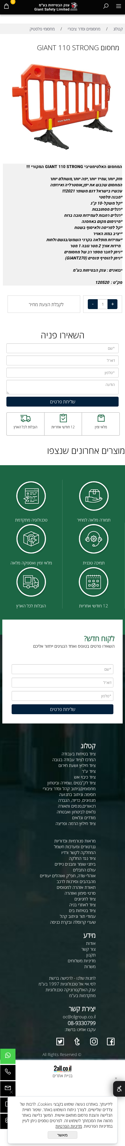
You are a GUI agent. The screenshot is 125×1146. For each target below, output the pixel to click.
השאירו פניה (63, 335)
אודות (91, 943)
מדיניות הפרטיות (69, 1126)
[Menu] (118, 6)
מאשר (62, 1135)
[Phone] (8, 1074)
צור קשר (88, 949)
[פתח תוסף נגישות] (119, 1089)
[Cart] (6, 6)
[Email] (8, 1090)
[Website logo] (56, 6)
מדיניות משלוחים (82, 960)
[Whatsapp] (8, 1057)
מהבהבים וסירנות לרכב (76, 881)
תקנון (91, 955)
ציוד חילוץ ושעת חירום (77, 765)
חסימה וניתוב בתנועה (77, 794)
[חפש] (105, 6)
